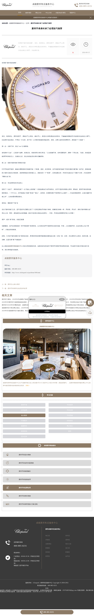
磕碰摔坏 (24, 426)
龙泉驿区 (48, 544)
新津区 (48, 556)
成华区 (67, 540)
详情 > (28, 385)
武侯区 (48, 540)
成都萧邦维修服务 (50, 445)
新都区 (48, 548)
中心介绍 (49, 12)
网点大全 (38, 12)
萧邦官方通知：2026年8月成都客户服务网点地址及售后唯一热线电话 (25, 299)
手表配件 (24, 420)
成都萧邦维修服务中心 (16, 23)
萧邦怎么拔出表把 (14, 284)
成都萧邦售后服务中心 (43, 4)
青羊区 (67, 535)
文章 (27, 23)
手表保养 (70, 405)
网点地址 (70, 426)
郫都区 (67, 552)
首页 (19, 12)
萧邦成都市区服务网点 (53, 529)
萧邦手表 (24, 405)
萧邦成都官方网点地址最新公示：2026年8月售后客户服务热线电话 (69, 299)
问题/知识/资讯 (61, 12)
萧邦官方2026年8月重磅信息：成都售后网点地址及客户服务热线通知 (25, 305)
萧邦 (69, 431)
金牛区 (67, 556)
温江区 (67, 548)
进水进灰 (24, 436)
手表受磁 (70, 415)
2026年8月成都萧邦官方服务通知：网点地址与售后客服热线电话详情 (25, 311)
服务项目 (28, 12)
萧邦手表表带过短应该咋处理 (17, 288)
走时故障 (24, 410)
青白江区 (68, 544)
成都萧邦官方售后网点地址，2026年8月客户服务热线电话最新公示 (24, 308)
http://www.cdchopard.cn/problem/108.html (26, 272)
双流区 (48, 552)
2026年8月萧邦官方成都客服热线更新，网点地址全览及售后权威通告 (25, 302)
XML (47, 588)
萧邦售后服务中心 (46, 583)
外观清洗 (70, 420)
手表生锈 (70, 410)
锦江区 (48, 535)
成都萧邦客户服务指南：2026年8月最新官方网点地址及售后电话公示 (70, 308)
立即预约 (47, 311)
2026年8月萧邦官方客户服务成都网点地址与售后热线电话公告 (67, 311)
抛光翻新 (24, 415)
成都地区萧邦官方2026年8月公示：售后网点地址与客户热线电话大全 (70, 302)
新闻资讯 (24, 431)
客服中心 (73, 12)
